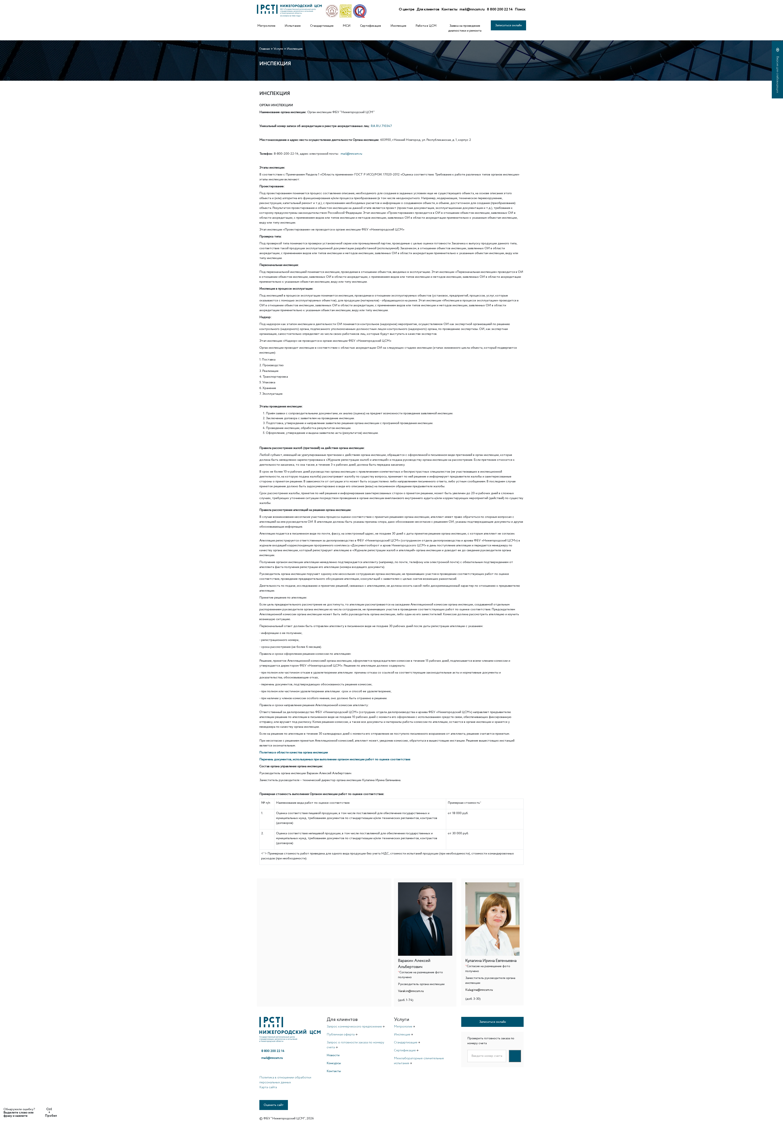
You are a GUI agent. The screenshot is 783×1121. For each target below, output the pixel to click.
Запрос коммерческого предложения (354, 1026)
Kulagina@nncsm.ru (479, 990)
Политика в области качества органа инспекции (293, 752)
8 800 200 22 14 (500, 9)
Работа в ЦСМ (426, 25)
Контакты (449, 9)
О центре (406, 9)
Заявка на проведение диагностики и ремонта (464, 28)
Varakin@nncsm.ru (411, 991)
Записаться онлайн (508, 25)
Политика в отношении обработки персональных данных (285, 1080)
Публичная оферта (341, 1034)
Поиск (520, 9)
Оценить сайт (274, 1105)
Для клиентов (428, 9)
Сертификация (370, 25)
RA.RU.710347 (381, 126)
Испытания (293, 25)
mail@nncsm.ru (472, 9)
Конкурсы (334, 1063)
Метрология (266, 25)
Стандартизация (321, 25)
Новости (333, 1055)
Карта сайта (268, 1087)
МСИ (347, 25)
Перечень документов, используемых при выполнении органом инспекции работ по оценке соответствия (334, 759)
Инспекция (398, 25)
